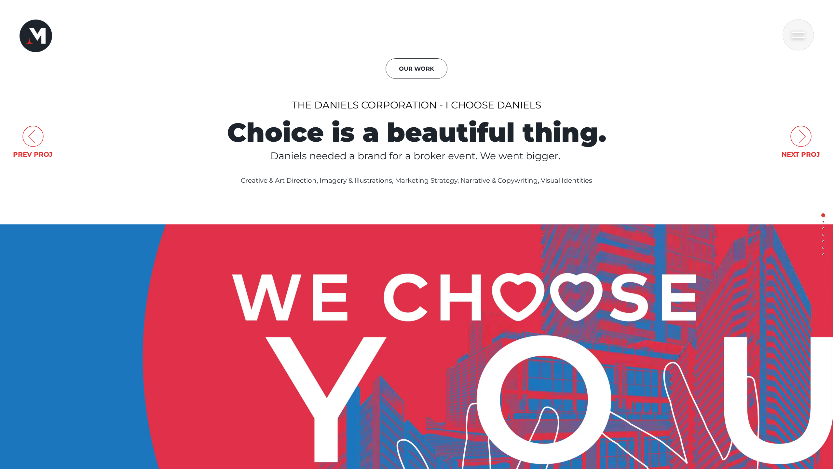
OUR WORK (416, 68)
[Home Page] (36, 36)
